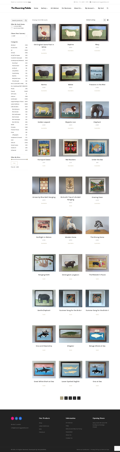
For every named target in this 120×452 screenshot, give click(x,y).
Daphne (71, 44)
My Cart (101, 8)
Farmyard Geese (44, 160)
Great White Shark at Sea (44, 381)
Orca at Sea (97, 381)
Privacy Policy (95, 449)
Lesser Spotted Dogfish (71, 381)
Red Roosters (71, 160)
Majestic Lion (70, 122)
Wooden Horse (70, 237)
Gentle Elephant (44, 310)
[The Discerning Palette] (21, 8)
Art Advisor (55, 8)
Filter (14, 163)
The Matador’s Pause (97, 275)
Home (36, 8)
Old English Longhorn (70, 275)
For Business (66, 8)
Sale (40, 429)
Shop (40, 423)
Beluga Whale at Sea (97, 346)
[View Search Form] (107, 8)
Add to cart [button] (43, 59)
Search (26, 20)
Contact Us (69, 438)
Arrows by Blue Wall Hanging (44, 197)
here (29, 2)
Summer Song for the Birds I (70, 310)
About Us (68, 435)
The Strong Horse (97, 237)
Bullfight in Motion (44, 237)
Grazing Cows (97, 197)
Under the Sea (97, 160)
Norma (44, 85)
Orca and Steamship (44, 346)
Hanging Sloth (44, 275)
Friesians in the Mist (97, 85)
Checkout (42, 432)
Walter (70, 85)
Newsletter (69, 432)
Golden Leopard (44, 122)
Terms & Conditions (83, 449)
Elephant (97, 122)
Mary (97, 44)
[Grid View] (104, 20)
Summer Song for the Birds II (97, 310)
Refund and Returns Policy (74, 429)
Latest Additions (44, 426)
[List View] (108, 20)
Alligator (70, 346)
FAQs (67, 426)
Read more (44, 171)
